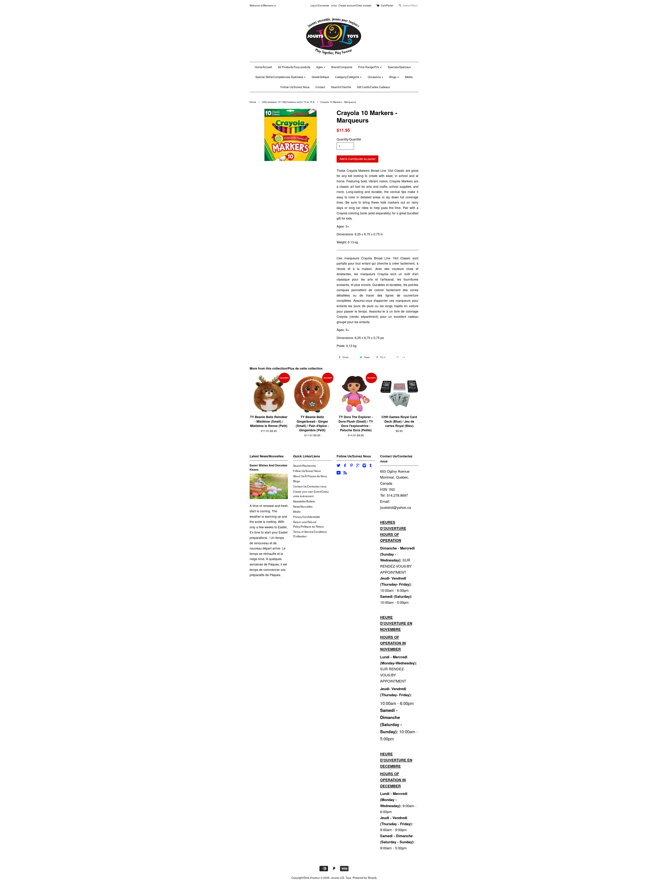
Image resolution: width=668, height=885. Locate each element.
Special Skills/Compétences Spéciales (279, 77)
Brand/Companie (341, 67)
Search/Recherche (304, 465)
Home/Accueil (263, 67)
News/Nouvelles (303, 506)
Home (253, 102)
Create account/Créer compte (355, 5)
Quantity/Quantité (349, 139)
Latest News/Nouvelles (267, 456)
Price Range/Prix (369, 67)
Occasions (374, 77)
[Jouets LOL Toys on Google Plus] (358, 466)
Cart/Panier (387, 5)
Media (409, 77)
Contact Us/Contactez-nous (310, 486)
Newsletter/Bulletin (304, 501)
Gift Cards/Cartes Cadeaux (373, 87)
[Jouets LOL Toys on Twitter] (338, 466)
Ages (319, 67)
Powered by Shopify (365, 877)
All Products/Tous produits (294, 67)
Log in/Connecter (319, 5)
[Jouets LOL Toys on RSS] (345, 473)
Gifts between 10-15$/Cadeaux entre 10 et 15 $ (288, 102)
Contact (320, 87)
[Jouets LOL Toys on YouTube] (339, 473)
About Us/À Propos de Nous (310, 476)
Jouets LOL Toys (341, 877)
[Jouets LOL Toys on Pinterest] (351, 466)
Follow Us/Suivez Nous (294, 87)
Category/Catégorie (347, 77)
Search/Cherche (341, 87)
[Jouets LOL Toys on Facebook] (345, 466)
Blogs (393, 77)
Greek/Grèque (320, 77)
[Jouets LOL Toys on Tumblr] (371, 466)
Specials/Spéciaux (399, 67)
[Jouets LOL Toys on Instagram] (364, 466)
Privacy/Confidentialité (306, 517)
